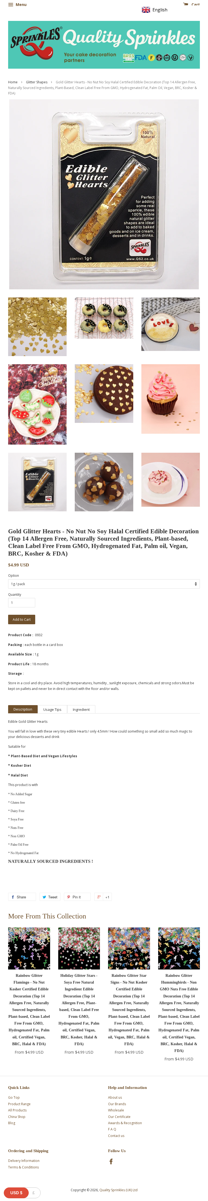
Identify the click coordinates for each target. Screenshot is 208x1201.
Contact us (116, 1135)
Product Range (19, 1104)
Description (23, 709)
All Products (17, 1110)
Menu (21, 4)
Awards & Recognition (125, 1123)
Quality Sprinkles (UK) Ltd (118, 1190)
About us (115, 1097)
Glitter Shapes (36, 82)
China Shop (16, 1116)
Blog (11, 1123)
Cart (195, 4)
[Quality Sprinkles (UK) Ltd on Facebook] (111, 1162)
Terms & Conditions (23, 1167)
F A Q (112, 1129)
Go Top (14, 1097)
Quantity (14, 594)
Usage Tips (52, 709)
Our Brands (117, 1104)
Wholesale (116, 1110)
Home (13, 82)
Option (13, 575)
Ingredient (81, 709)
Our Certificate (119, 1116)
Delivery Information (24, 1160)
